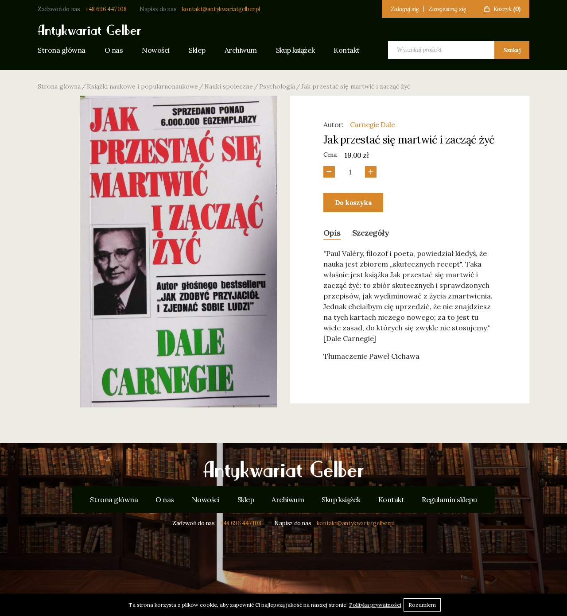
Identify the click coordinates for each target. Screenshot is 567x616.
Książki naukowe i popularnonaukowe (142, 86)
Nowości (156, 50)
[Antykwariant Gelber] (283, 471)
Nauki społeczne (228, 86)
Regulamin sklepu (449, 499)
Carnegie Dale (372, 124)
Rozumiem (422, 604)
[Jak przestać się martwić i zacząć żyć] (178, 252)
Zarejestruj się (447, 9)
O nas (114, 50)
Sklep (197, 50)
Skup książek (295, 50)
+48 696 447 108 (105, 9)
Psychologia (277, 86)
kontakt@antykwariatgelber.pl (221, 9)
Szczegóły (370, 233)
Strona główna (61, 50)
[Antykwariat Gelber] (89, 31)
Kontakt (347, 50)
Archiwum (241, 50)
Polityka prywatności (375, 604)
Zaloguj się (405, 9)
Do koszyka (353, 202)
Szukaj (511, 50)
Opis (332, 233)
